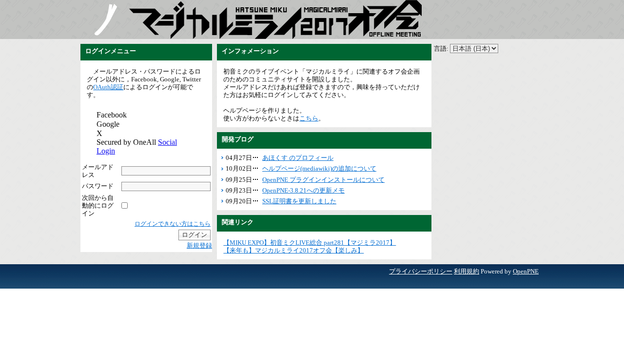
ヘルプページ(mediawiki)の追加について (319, 168)
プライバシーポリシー (420, 271)
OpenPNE (526, 271)
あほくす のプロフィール (297, 157)
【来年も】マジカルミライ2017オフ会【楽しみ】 (293, 250)
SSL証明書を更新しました (299, 201)
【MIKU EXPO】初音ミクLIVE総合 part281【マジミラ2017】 (309, 242)
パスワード (98, 186)
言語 (440, 48)
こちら (308, 118)
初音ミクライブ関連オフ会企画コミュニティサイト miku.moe (104, 19)
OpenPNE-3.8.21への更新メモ (303, 190)
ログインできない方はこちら (173, 223)
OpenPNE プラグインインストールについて (323, 179)
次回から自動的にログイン (98, 205)
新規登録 (199, 245)
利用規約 (466, 271)
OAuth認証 (108, 87)
